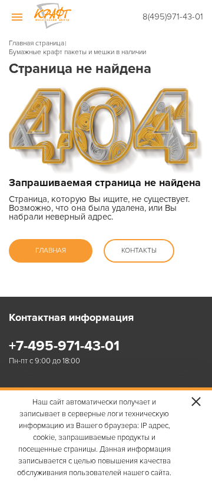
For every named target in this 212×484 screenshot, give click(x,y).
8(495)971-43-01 (173, 16)
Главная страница (36, 43)
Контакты (139, 250)
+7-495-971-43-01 (64, 346)
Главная (50, 250)
